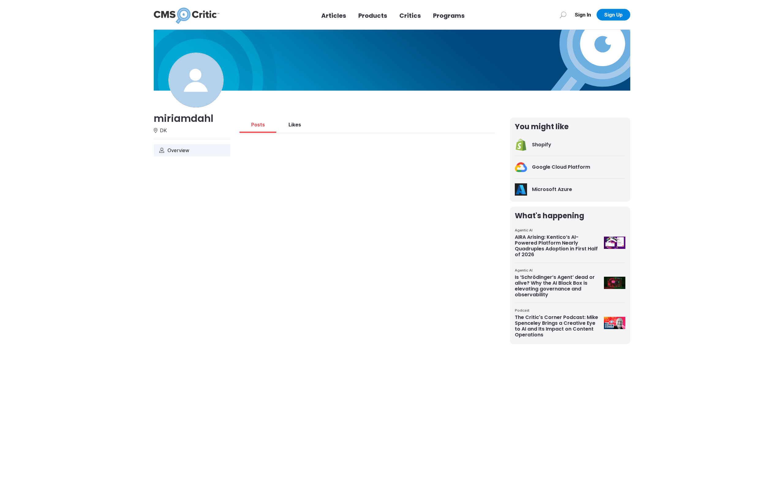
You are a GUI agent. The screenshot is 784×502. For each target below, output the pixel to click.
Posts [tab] (258, 125)
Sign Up (613, 15)
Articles (333, 15)
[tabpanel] (367, 135)
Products (372, 15)
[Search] (563, 15)
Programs (449, 15)
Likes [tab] (294, 125)
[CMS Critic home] (186, 14)
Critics (410, 15)
